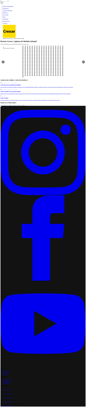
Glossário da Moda (6, 381)
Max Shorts (5, 379)
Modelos (4, 373)
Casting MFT (5, 374)
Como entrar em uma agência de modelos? (10, 85)
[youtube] (43, 365)
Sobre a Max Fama (6, 371)
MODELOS (5, 12)
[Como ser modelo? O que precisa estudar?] (8, 89)
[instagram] (43, 194)
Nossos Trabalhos (6, 372)
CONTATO (5, 23)
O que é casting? (4, 98)
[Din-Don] (20, 105)
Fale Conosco (5, 382)
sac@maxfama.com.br (7, 390)
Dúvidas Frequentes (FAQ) (8, 380)
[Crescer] (2, 105)
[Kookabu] (16, 105)
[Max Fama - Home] (4, 0)
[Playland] (12, 105)
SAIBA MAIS (5, 19)
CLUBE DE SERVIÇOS (7, 10)
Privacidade (8, 405)
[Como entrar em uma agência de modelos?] (8, 82)
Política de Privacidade (7, 383)
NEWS (4, 16)
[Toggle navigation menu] (1, 3)
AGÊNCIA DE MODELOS (8, 6)
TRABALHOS (6, 8)
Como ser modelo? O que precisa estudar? (10, 91)
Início (4, 370)
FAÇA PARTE (5, 14)
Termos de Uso (3, 405)
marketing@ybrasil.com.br (8, 397)
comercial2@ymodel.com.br (8, 401)
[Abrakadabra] (7, 105)
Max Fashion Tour (6, 21)
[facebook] (43, 280)
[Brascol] (25, 105)
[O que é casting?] (4, 95)
